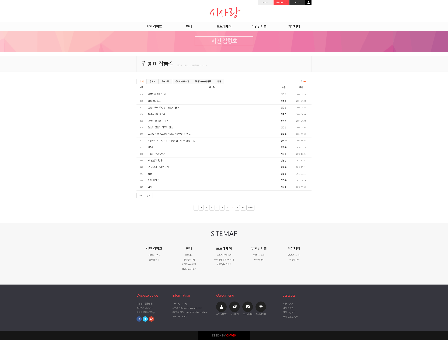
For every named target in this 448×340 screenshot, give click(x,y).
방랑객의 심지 (154, 101)
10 (243, 207)
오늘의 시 (189, 255)
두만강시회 (259, 248)
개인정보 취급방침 (144, 304)
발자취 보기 (154, 260)
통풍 (150, 174)
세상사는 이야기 (189, 264)
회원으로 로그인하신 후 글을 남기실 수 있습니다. (171, 141)
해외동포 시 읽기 (189, 269)
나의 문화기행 (189, 260)
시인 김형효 (154, 248)
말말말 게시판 (294, 255)
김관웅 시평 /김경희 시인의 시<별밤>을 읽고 (169, 134)
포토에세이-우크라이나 (224, 260)
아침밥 (151, 147)
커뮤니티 (294, 248)
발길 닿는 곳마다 (224, 264)
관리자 (297, 2)
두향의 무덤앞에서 (156, 154)
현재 (189, 248)
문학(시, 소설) (259, 255)
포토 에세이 (259, 260)
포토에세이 (224, 248)
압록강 (151, 187)
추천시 (152, 81)
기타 (219, 81)
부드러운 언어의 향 (157, 94)
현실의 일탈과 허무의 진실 (160, 127)
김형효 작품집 (154, 255)
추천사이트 (294, 260)
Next (250, 207)
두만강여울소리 (182, 81)
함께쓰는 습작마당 (203, 81)
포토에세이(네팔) (224, 255)
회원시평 (165, 81)
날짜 (301, 87)
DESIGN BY (224, 335)
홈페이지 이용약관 (144, 308)
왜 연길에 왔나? (155, 160)
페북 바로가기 (281, 2)
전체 (142, 81)
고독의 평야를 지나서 (158, 121)
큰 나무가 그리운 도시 (158, 167)
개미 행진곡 (153, 180)
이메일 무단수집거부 (145, 312)
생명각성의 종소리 (156, 114)
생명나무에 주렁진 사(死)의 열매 (163, 108)
